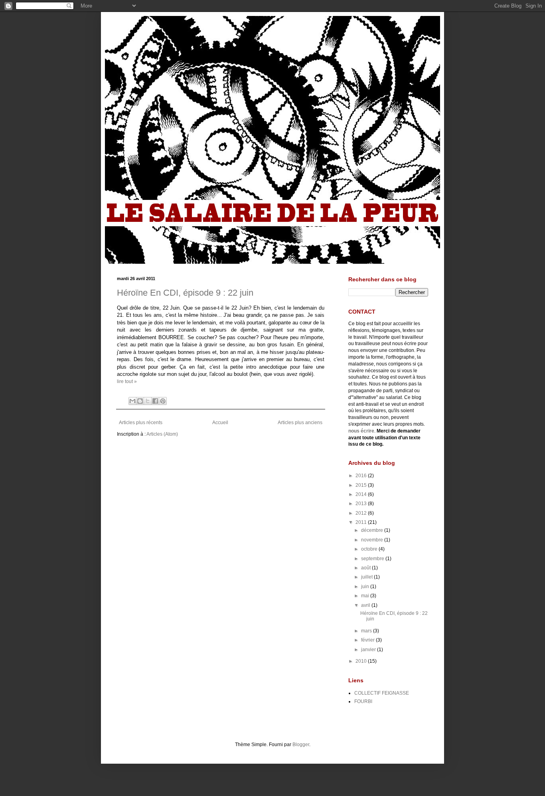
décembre (372, 530)
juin (365, 586)
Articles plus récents (140, 422)
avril (366, 605)
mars (367, 631)
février (368, 640)
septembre (373, 558)
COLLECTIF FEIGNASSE (381, 693)
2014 (361, 494)
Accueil (220, 422)
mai (365, 595)
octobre (370, 549)
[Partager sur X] (148, 401)
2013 (361, 503)
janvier (369, 649)
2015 (361, 485)
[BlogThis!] (140, 401)
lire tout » (127, 381)
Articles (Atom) (162, 434)
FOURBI (363, 701)
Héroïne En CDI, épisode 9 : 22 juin (185, 293)
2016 (361, 475)
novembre (372, 540)
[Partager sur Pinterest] (163, 401)
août (366, 568)
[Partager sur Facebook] (155, 401)
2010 (361, 661)
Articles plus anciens (300, 422)
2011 (361, 522)
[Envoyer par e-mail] (132, 401)
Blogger (300, 744)
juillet (367, 577)
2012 (361, 513)
